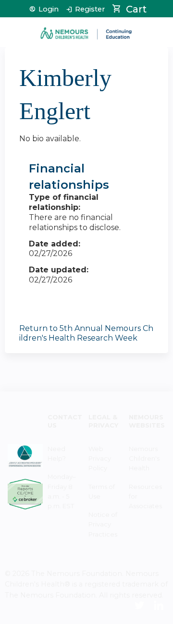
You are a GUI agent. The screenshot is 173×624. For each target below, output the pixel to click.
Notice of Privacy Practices (102, 524)
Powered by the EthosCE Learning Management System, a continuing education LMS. (134, 617)
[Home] (86, 29)
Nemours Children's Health (144, 458)
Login (48, 9)
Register (90, 9)
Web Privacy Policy (99, 458)
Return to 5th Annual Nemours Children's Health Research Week (86, 333)
